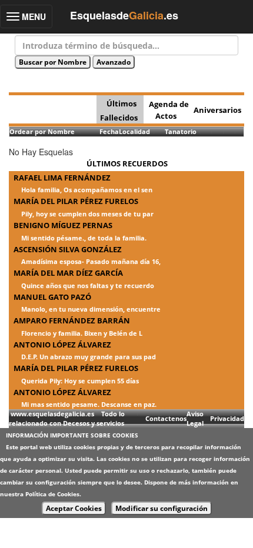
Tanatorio (181, 131)
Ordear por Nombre (42, 131)
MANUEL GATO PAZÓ (52, 297)
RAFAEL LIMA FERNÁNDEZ (62, 177)
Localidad (134, 131)
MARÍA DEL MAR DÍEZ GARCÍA (68, 273)
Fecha (109, 131)
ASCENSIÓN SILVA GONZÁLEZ (68, 249)
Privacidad (227, 418)
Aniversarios (217, 110)
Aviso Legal (195, 418)
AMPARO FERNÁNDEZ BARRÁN (72, 320)
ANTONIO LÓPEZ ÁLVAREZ (62, 344)
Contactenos (166, 418)
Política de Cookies (52, 494)
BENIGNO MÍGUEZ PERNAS (63, 225)
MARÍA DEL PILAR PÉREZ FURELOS (76, 201)
